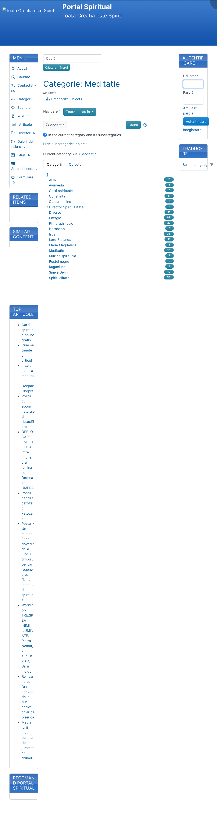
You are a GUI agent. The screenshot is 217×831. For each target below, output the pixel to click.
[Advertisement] (80, 32)
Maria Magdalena (63, 245)
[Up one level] (48, 175)
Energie (55, 218)
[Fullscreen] (214, 3)
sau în (88, 111)
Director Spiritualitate (66, 207)
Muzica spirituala (62, 256)
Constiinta (57, 196)
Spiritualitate (59, 278)
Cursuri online (60, 201)
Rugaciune (57, 267)
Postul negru (59, 261)
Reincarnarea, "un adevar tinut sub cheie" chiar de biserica (28, 696)
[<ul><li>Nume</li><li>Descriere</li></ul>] (145, 125)
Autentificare (196, 121)
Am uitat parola (190, 110)
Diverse (55, 212)
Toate (70, 112)
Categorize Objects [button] (66, 99)
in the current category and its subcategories (84, 135)
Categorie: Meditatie (81, 84)
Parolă (188, 92)
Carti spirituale (61, 191)
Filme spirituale (61, 223)
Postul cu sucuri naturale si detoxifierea (28, 411)
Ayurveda (56, 185)
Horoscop (57, 229)
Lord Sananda (60, 239)
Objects (75, 164)
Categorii (54, 164)
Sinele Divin (58, 272)
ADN (52, 180)
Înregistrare (192, 130)
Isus (52, 234)
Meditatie (88, 154)
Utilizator (190, 76)
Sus (74, 154)
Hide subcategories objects (65, 144)
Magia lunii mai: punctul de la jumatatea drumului (28, 742)
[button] (25, 116)
